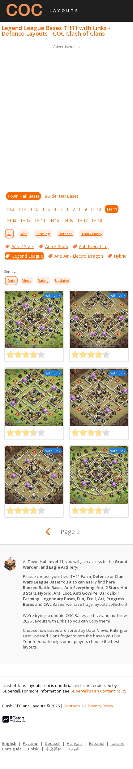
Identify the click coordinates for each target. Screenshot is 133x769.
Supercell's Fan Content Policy (99, 691)
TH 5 (34, 209)
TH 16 (68, 220)
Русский (30, 743)
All (9, 233)
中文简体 (54, 749)
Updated (62, 280)
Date (11, 280)
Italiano (118, 743)
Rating (43, 280)
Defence (65, 233)
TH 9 (83, 209)
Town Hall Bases (23, 196)
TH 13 (25, 220)
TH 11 (111, 209)
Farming (43, 233)
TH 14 (40, 220)
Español (96, 743)
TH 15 (54, 220)
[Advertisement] (66, 116)
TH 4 (22, 209)
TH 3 (10, 209)
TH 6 (46, 209)
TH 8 (70, 209)
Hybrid (120, 256)
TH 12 (11, 220)
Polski (33, 749)
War (23, 233)
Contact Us (74, 706)
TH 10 (96, 209)
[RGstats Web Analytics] (14, 721)
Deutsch (52, 743)
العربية (73, 749)
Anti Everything (94, 246)
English (9, 743)
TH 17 (82, 220)
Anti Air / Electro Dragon (78, 256)
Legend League (27, 256)
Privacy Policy (100, 706)
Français (75, 743)
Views (26, 280)
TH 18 (97, 220)
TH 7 (58, 209)
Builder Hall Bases (62, 196)
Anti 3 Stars (56, 246)
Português (12, 749)
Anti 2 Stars (22, 246)
